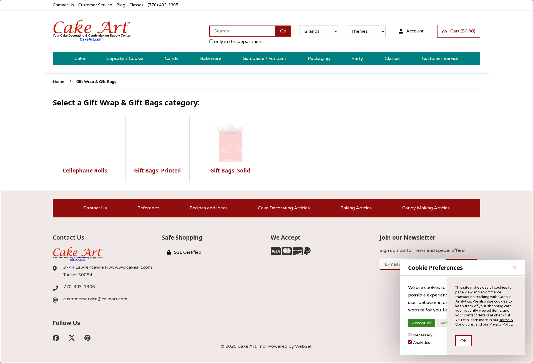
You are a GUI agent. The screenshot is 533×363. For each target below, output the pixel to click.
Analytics (421, 342)
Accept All (421, 323)
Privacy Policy (500, 324)
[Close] (514, 267)
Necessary (423, 335)
